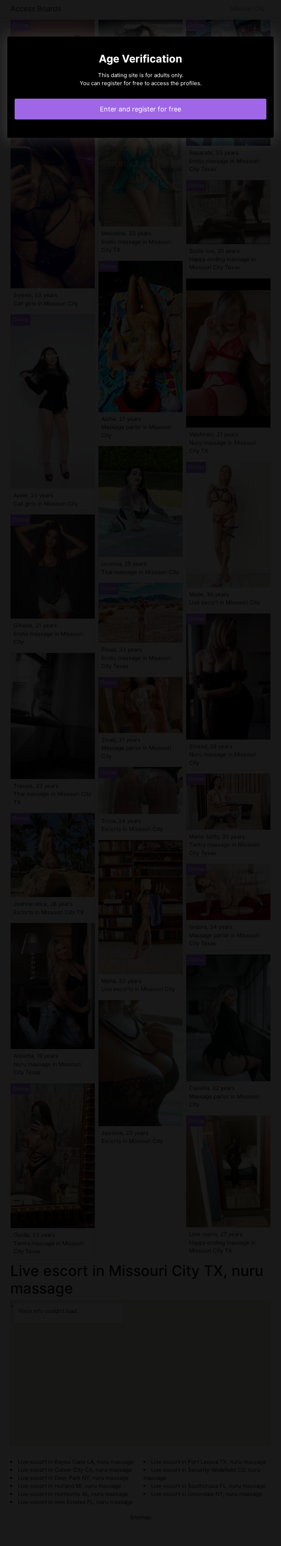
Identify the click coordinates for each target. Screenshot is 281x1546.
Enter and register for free (140, 109)
